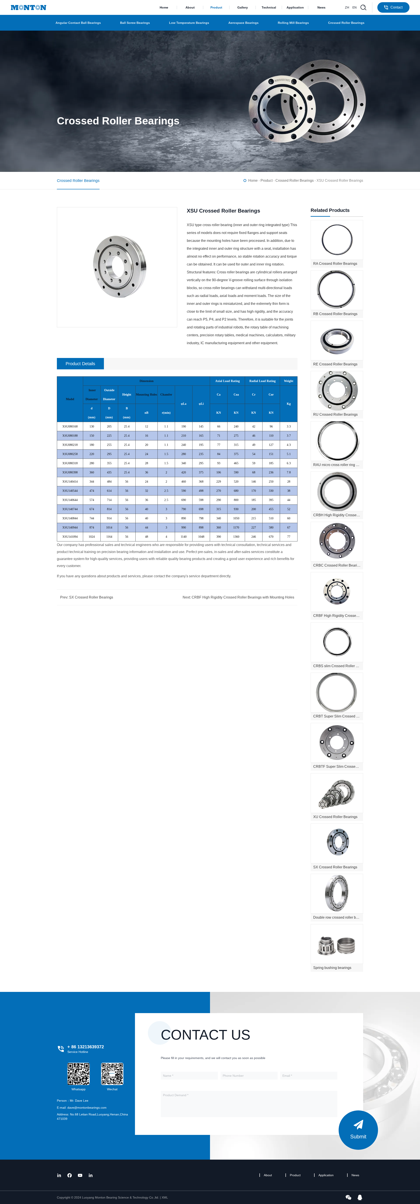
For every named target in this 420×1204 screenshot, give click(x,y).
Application (295, 7)
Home (164, 7)
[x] (59, 1175)
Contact (396, 7)
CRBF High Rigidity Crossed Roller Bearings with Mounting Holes (243, 597)
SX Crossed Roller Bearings (91, 597)
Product (216, 7)
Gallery (242, 7)
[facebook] (69, 1175)
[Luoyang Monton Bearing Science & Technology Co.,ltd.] (28, 7)
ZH (347, 7)
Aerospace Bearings (243, 22)
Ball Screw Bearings (135, 22)
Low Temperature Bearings (189, 22)
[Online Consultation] (360, 1197)
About (190, 7)
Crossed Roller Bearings (346, 22)
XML (165, 1197)
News (321, 7)
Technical (269, 7)
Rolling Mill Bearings (293, 22)
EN (354, 7)
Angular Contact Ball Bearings (78, 22)
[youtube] (80, 1175)
